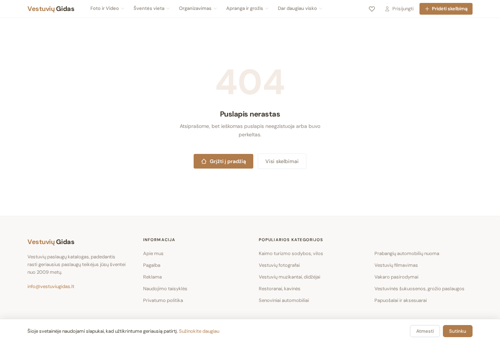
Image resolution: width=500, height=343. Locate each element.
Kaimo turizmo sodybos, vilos (291, 253)
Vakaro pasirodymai (396, 277)
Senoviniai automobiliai (284, 300)
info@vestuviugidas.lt (50, 286)
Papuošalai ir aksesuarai (400, 300)
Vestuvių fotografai (279, 265)
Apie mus (153, 253)
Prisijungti (403, 8)
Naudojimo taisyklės (165, 288)
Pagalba (151, 265)
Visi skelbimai (282, 161)
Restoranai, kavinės (280, 288)
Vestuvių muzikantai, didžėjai (289, 277)
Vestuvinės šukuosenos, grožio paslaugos (419, 288)
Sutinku (457, 331)
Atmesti (425, 331)
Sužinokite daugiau (199, 331)
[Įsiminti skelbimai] (371, 8)
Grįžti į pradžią (228, 161)
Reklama (152, 277)
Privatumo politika (163, 300)
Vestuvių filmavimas (396, 265)
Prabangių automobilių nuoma (406, 253)
